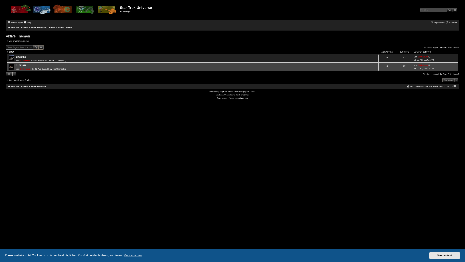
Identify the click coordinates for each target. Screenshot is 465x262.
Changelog (61, 60)
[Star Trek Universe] (63, 10)
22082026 (21, 57)
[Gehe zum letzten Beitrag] (429, 56)
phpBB (223, 92)
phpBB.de (245, 95)
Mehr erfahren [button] (133, 255)
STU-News (25, 60)
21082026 (21, 65)
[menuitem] (27, 22)
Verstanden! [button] (444, 255)
